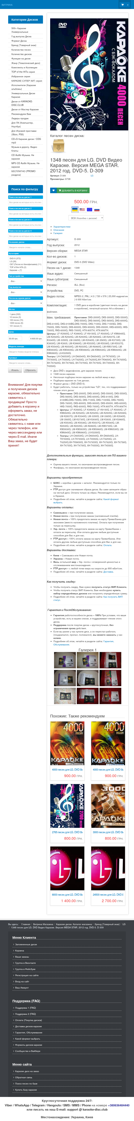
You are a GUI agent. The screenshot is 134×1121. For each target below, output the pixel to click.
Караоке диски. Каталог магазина (74, 924)
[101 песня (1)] (25, 325)
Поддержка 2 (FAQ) (25, 1013)
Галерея (57, 233)
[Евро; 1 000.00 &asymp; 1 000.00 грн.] (89, 209)
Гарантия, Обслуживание (28, 1032)
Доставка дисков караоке (28, 1026)
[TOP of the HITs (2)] (25, 267)
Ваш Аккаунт (22, 987)
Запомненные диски (26, 944)
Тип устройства (16, 275)
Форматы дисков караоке (28, 1044)
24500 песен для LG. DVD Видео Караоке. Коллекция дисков (108, 894)
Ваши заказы (22, 956)
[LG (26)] (25, 261)
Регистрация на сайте (27, 975)
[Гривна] (75, 209)
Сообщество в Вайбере (27, 1051)
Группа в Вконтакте (25, 962)
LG (92, 175)
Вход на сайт (22, 981)
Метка (12, 309)
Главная (25, 924)
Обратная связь (23, 1077)
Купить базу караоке (26, 1089)
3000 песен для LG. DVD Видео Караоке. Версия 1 (108, 832)
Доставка (108, 571)
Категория (14, 253)
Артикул (13, 357)
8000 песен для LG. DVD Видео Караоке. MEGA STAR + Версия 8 (67, 894)
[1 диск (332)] (25, 314)
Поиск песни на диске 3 (20, 219)
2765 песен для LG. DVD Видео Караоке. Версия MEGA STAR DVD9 (67, 832)
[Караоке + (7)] (25, 270)
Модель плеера (16, 346)
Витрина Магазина (43, 924)
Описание (58, 229)
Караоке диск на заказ (27, 1071)
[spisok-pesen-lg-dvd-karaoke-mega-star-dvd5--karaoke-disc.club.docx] (58, 145)
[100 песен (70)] (25, 320)
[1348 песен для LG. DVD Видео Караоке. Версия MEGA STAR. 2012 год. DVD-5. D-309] (65, 660)
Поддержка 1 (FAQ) (25, 1007)
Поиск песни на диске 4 (20, 230)
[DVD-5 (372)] (25, 258)
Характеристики (61, 226)
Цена (11, 331)
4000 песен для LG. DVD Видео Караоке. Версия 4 (67, 769)
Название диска (16, 241)
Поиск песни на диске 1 (20, 197)
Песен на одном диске (20, 298)
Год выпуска (15, 287)
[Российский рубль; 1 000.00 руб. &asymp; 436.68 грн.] (97, 209)
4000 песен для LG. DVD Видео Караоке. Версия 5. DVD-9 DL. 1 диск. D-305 (108, 769)
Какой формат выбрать (27, 1038)
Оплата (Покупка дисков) (28, 1020)
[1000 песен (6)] (25, 322)
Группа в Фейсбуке (25, 969)
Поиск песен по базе (26, 1083)
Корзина (19, 950)
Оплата (107, 545)
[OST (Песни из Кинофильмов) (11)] (25, 264)
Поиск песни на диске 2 (20, 208)
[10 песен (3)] (25, 317)
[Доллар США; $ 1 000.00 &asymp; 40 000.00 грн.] (82, 209)
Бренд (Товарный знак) (107, 924)
